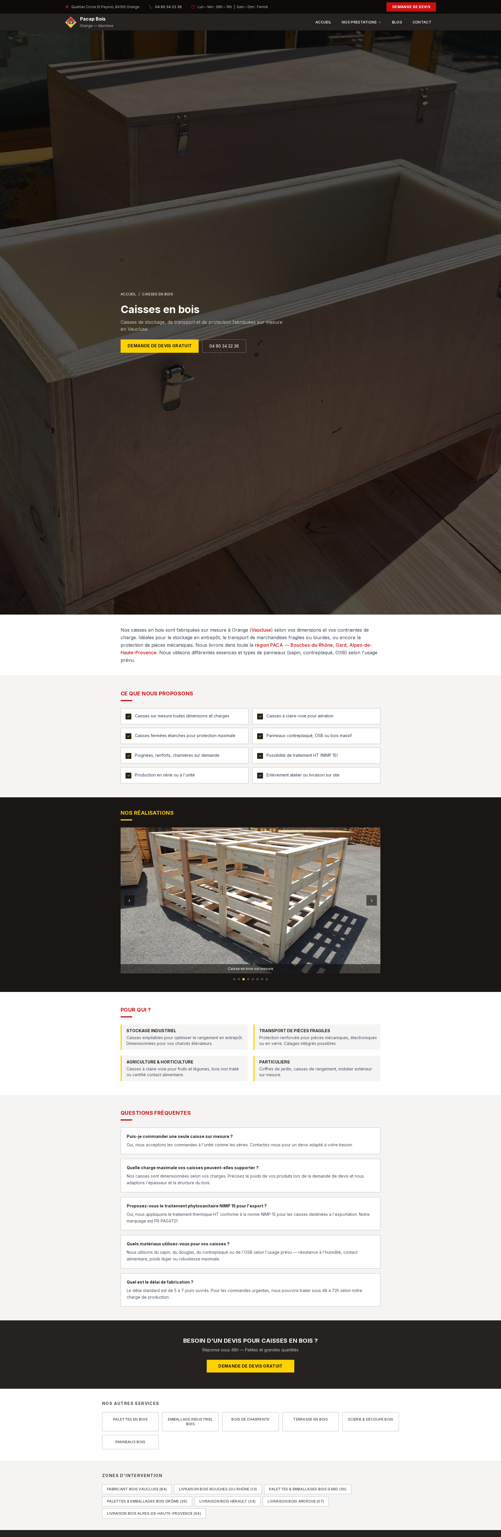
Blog (397, 22)
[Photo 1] (234, 979)
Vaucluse (261, 630)
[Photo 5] (253, 979)
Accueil (323, 22)
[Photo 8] (267, 979)
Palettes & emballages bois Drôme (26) (147, 1501)
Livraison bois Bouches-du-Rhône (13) (218, 1489)
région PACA (269, 645)
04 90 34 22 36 (168, 7)
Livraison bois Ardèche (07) (296, 1501)
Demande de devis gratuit (160, 345)
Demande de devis (411, 7)
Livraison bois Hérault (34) (227, 1501)
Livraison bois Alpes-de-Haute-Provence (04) (154, 1513)
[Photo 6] (257, 979)
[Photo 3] (243, 979)
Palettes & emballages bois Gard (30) (307, 1489)
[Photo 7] (262, 979)
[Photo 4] (248, 979)
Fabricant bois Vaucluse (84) (137, 1489)
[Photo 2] (239, 979)
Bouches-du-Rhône (312, 645)
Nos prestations (359, 22)
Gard (341, 645)
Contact (422, 22)
